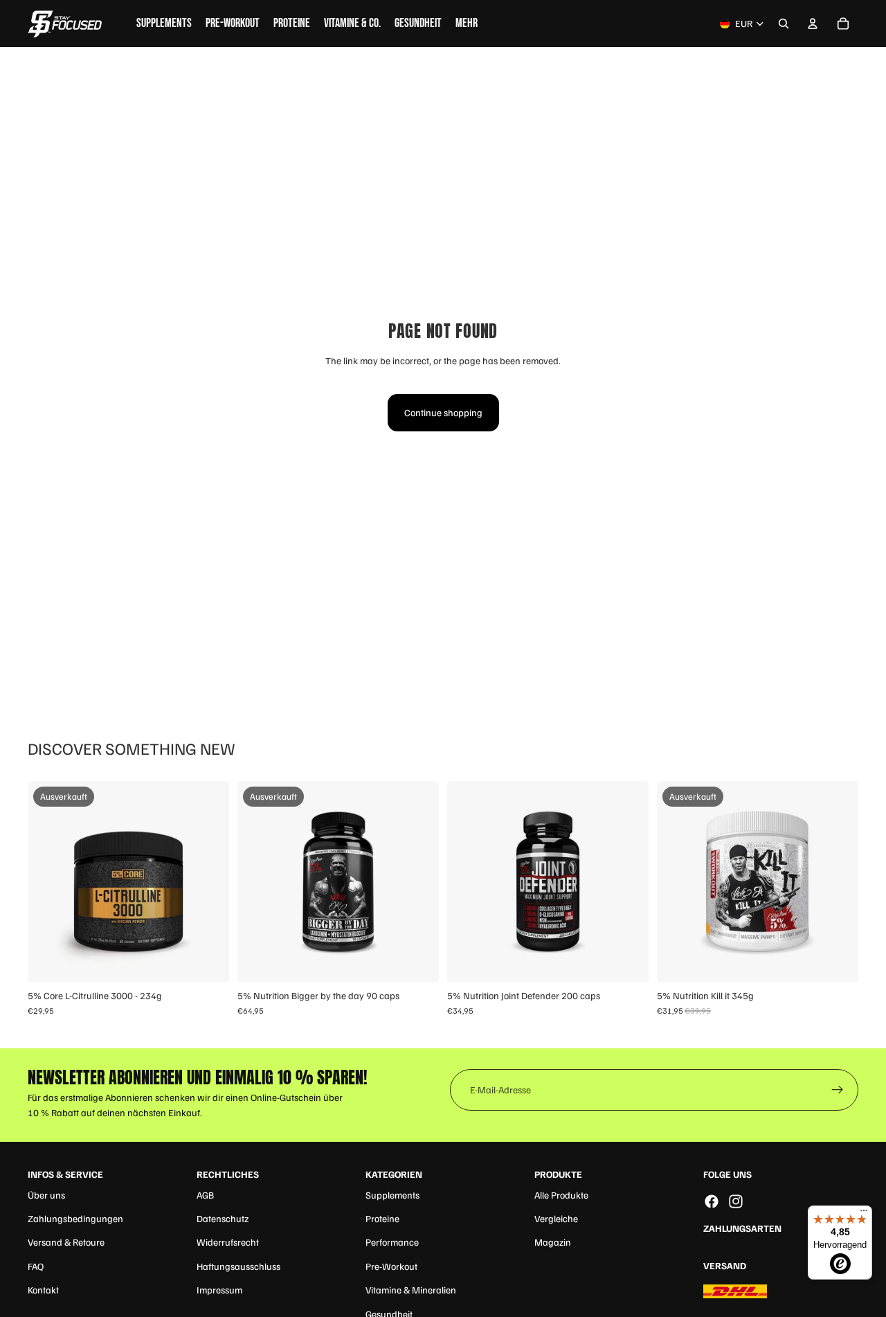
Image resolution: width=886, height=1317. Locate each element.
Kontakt (43, 1290)
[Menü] (864, 1214)
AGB (205, 1195)
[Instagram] (735, 1201)
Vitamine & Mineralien (410, 1290)
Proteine (382, 1218)
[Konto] (812, 23)
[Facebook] (711, 1201)
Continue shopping (443, 412)
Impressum (219, 1290)
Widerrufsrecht (228, 1242)
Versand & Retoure (66, 1242)
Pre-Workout (391, 1266)
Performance (392, 1242)
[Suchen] (783, 23)
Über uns (46, 1195)
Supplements (392, 1195)
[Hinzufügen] (627, 961)
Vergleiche (556, 1218)
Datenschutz (222, 1218)
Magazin (552, 1242)
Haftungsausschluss (238, 1266)
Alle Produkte (561, 1195)
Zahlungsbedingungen (75, 1218)
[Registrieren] (837, 1089)
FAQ (36, 1266)
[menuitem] (467, 23)
